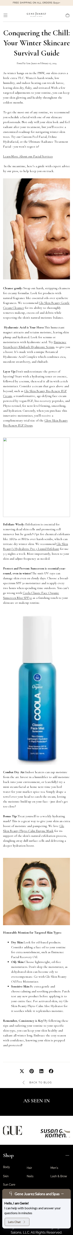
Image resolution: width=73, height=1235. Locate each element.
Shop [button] (8, 1155)
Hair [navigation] (29, 1167)
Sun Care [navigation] (9, 1184)
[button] (5, 15)
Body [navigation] (6, 1167)
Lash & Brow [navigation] (58, 1176)
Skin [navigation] (6, 1176)
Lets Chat (14, 1222)
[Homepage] (36, 15)
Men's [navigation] (54, 1167)
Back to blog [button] (40, 1082)
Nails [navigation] (30, 1176)
